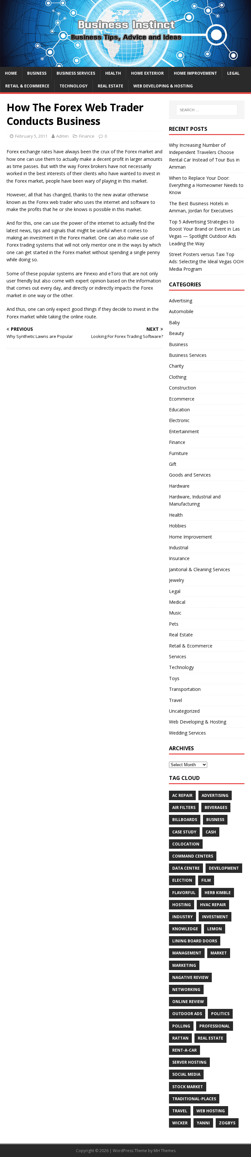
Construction (182, 388)
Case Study (184, 832)
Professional (214, 1026)
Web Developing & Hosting (163, 86)
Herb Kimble (218, 892)
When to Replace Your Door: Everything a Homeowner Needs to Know (206, 185)
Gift (172, 464)
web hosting (210, 1111)
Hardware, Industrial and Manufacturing (195, 500)
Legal (233, 73)
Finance (86, 136)
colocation (185, 844)
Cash (211, 832)
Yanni (203, 1123)
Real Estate (110, 86)
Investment (215, 917)
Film (206, 880)
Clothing (177, 377)
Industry (182, 917)
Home (11, 73)
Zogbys (227, 1123)
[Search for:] (207, 109)
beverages (216, 807)
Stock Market (187, 1086)
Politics (220, 1013)
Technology (73, 86)
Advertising (180, 300)
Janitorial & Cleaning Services (199, 569)
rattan (180, 1038)
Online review (188, 1001)
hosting (181, 904)
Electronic (179, 420)
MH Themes (165, 1150)
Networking (186, 989)
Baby (174, 322)
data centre (186, 868)
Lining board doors (194, 941)
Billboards (184, 819)
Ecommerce (181, 399)
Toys (174, 678)
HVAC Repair (213, 904)
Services (177, 656)
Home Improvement (195, 73)
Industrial (178, 547)
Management (186, 953)
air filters (183, 807)
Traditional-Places (194, 1099)
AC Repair (182, 795)
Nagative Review (190, 977)
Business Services (76, 73)
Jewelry (176, 580)
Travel (175, 700)
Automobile (181, 311)
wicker (180, 1123)
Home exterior (147, 73)
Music (175, 613)
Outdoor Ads (187, 1013)
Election (182, 880)
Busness (215, 819)
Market (218, 953)
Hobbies (177, 526)
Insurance (179, 558)
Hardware (179, 486)
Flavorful (183, 892)
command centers (192, 856)
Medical (177, 602)
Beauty (176, 333)
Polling (181, 1026)
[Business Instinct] (125, 63)
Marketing (184, 965)
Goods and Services (190, 475)
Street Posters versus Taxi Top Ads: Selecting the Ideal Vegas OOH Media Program (206, 261)
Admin (62, 136)
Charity (176, 366)
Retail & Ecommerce (27, 86)
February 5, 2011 (31, 136)
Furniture (178, 453)
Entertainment (184, 431)
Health (113, 73)
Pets (173, 624)
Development (224, 868)
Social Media (186, 1074)
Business (36, 73)
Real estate (210, 1038)
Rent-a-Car (184, 1050)
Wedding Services (187, 733)
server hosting (189, 1062)
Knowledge (185, 929)
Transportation (185, 689)
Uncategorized (184, 711)
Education (179, 409)
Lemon (214, 929)
